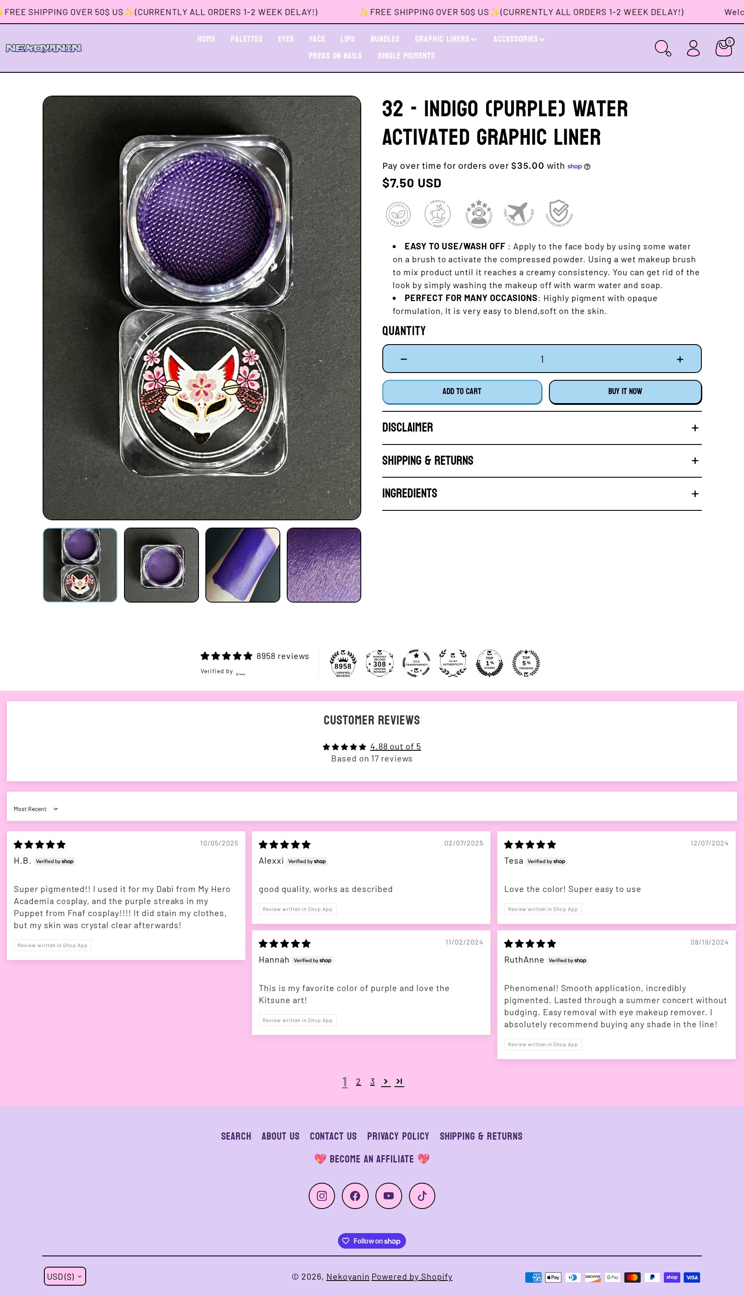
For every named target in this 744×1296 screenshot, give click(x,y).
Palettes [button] (247, 39)
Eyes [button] (286, 39)
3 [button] (372, 1081)
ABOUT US (281, 1136)
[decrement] (404, 358)
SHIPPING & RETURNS (481, 1136)
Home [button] (207, 39)
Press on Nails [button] (336, 56)
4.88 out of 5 (395, 746)
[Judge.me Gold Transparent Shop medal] (416, 663)
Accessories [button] (515, 39)
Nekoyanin (348, 1276)
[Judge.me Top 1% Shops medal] (489, 663)
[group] (202, 308)
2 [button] (358, 1081)
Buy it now (625, 391)
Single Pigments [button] (406, 56)
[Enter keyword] (663, 48)
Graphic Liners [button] (442, 39)
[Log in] (693, 48)
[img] (40, 844)
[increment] (680, 358)
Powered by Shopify (412, 1276)
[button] (61, 307)
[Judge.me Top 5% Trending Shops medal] (526, 663)
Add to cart (462, 391)
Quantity (404, 331)
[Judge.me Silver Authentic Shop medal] (453, 663)
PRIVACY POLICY (398, 1136)
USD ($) (60, 1276)
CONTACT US (333, 1136)
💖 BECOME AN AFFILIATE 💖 (372, 1159)
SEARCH (236, 1136)
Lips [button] (348, 39)
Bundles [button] (385, 39)
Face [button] (318, 39)
